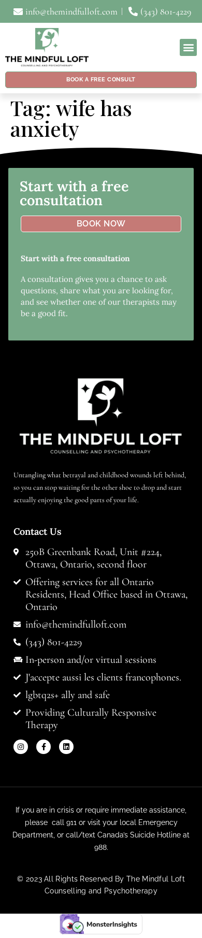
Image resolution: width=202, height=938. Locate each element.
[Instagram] (20, 747)
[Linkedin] (66, 747)
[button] (188, 47)
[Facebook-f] (43, 747)
